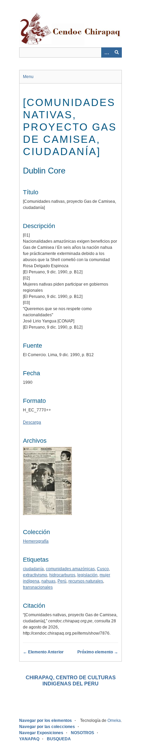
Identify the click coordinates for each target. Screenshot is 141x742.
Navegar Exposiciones (41, 732)
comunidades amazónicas (70, 568)
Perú (61, 581)
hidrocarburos (62, 575)
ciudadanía (33, 568)
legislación (87, 575)
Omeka (114, 720)
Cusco (103, 568)
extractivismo (35, 575)
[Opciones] (106, 52)
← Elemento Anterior (43, 652)
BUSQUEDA (59, 739)
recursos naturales (85, 581)
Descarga (32, 422)
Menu (28, 76)
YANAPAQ (29, 739)
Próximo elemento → (97, 652)
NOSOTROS (82, 732)
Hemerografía (36, 541)
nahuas (48, 581)
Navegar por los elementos (45, 720)
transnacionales (38, 587)
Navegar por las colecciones (47, 726)
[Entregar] (117, 52)
